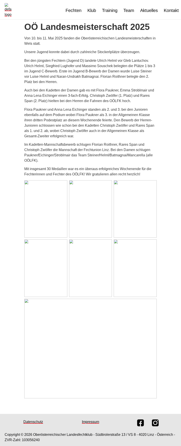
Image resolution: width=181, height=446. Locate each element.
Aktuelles (149, 10)
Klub (91, 10)
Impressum (90, 422)
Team (128, 10)
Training (109, 10)
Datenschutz (33, 422)
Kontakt (171, 10)
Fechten (73, 10)
